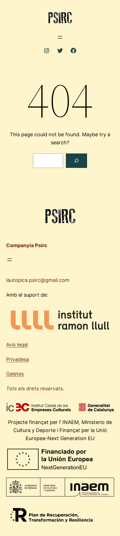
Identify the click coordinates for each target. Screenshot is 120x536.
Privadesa (17, 359)
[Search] (76, 160)
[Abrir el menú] (60, 37)
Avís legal (17, 345)
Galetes (15, 374)
